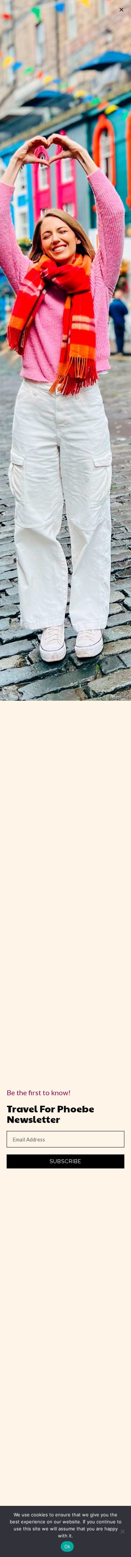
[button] (121, 9)
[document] (65, 778)
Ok (67, 1546)
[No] (122, 1531)
